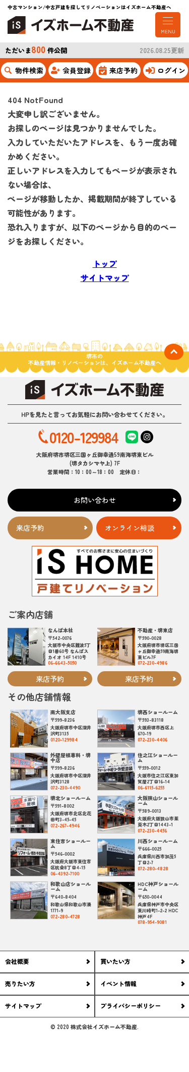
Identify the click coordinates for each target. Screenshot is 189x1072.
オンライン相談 (129, 528)
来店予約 (123, 70)
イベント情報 (118, 983)
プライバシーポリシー (130, 1005)
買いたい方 (115, 961)
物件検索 (29, 70)
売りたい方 (20, 983)
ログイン (171, 70)
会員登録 (76, 70)
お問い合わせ (95, 500)
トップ (105, 263)
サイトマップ (105, 277)
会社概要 (17, 961)
